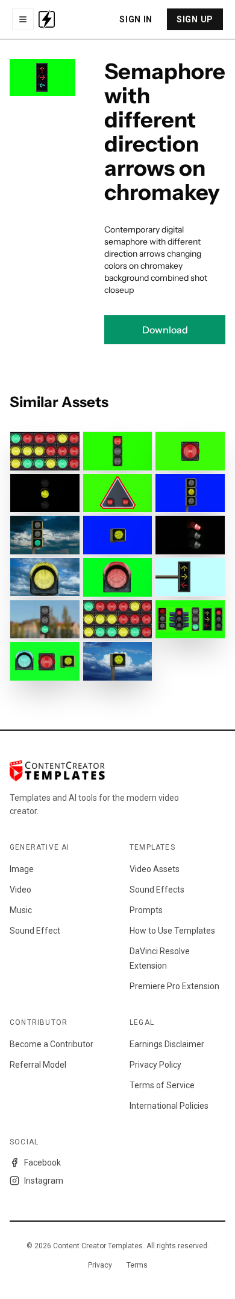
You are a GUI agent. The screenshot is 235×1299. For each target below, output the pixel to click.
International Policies (169, 1106)
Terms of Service (162, 1085)
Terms (137, 1265)
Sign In (135, 19)
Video (20, 889)
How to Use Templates (172, 930)
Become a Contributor (51, 1044)
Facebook (42, 1162)
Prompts (146, 910)
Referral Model (38, 1065)
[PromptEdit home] (47, 19)
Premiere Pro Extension (174, 986)
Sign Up (195, 19)
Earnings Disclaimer (167, 1044)
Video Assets (155, 869)
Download (165, 330)
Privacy (100, 1265)
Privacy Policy (155, 1065)
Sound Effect (35, 930)
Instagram (43, 1180)
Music (21, 910)
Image (22, 869)
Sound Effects (157, 889)
